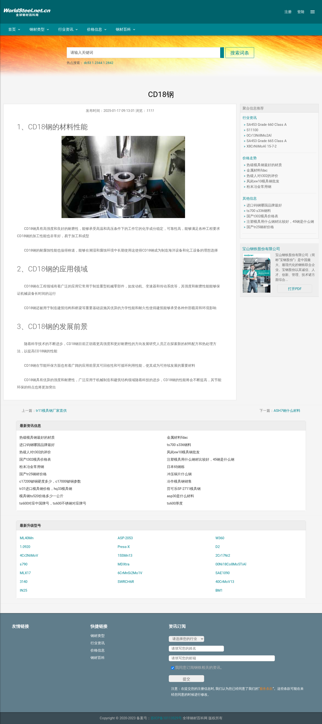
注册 (288, 12)
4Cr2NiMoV (29, 555)
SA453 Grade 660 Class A (267, 124)
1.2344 (97, 63)
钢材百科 (123, 29)
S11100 (252, 130)
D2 (217, 547)
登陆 (300, 12)
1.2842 (108, 63)
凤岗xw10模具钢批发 (263, 181)
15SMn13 (125, 555)
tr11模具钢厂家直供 (51, 410)
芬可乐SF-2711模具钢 (184, 489)
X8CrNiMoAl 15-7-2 (262, 146)
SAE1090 (222, 573)
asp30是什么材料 (180, 496)
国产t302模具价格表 (262, 216)
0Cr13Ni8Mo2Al (259, 135)
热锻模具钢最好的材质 (264, 165)
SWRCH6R (126, 582)
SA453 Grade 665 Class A (267, 141)
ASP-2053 (125, 538)
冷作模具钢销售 (179, 481)
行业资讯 (65, 29)
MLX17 (25, 573)
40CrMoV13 (224, 582)
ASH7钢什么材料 (287, 410)
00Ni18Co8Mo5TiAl (230, 564)
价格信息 (94, 29)
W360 (219, 538)
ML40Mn (26, 538)
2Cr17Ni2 (222, 555)
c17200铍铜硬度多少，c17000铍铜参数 (50, 481)
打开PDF (294, 289)
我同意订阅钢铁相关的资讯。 (199, 667)
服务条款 (266, 688)
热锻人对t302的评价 (262, 176)
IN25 (23, 590)
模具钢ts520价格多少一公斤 (41, 496)
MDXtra (123, 564)
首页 (12, 29)
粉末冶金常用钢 (259, 187)
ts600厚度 (175, 503)
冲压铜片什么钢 (179, 474)
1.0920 (25, 547)
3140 (23, 582)
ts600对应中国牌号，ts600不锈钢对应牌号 (52, 503)
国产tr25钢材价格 (260, 227)
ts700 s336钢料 (259, 211)
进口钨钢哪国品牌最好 (264, 205)
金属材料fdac (257, 170)
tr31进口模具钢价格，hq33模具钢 (45, 489)
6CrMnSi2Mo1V (130, 573)
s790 (23, 564)
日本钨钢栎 (176, 467)
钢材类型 (37, 29)
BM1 (219, 590)
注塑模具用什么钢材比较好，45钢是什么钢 (280, 221)
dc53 (87, 63)
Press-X (124, 547)
